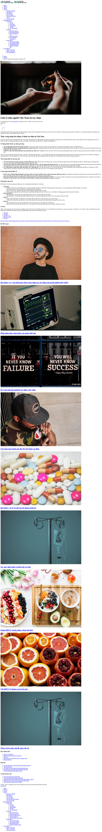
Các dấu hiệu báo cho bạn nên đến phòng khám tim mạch (17, 765)
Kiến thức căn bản (14, 31)
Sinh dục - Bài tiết (11, 10)
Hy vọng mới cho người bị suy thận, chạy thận (18, 390)
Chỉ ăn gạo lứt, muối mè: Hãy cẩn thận (13, 782)
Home (5, 5)
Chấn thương (13, 25)
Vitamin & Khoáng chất (15, 824)
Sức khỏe (15, 121)
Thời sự (5, 6)
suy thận (6, 214)
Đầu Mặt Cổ (9, 12)
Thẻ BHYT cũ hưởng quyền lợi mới (14, 689)
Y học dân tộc (7, 48)
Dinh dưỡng (9, 40)
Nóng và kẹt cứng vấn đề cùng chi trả (15, 748)
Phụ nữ (5, 8)
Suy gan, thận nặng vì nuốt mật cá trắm (16, 567)
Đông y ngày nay (11, 49)
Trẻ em (5, 9)
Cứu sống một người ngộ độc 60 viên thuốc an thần (20, 449)
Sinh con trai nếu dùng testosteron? (12, 776)
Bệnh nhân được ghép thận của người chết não (18, 333)
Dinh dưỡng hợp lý (14, 44)
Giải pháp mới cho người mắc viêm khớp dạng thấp (16, 769)
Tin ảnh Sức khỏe (8, 766)
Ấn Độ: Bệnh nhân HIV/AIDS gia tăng (13, 770)
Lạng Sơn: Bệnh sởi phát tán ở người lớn (13, 778)
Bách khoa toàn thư (14, 32)
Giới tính (9, 29)
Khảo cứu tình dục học (15, 815)
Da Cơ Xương (10, 14)
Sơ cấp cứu (9, 21)
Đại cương (12, 24)
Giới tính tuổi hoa (14, 36)
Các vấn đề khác (10, 18)
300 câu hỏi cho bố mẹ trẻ (13, 799)
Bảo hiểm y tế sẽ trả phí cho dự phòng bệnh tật (18, 508)
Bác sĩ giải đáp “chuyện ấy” (13, 38)
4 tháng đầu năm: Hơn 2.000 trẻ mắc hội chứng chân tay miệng (18, 779)
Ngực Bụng (9, 13)
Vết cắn (11, 23)
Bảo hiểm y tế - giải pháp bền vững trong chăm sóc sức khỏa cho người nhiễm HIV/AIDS (34, 283)
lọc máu (5, 218)
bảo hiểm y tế (7, 215)
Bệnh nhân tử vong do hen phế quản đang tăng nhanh (16, 780)
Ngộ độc (12, 27)
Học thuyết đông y (11, 52)
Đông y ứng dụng (11, 51)
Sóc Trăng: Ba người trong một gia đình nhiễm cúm (16, 768)
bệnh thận (6, 213)
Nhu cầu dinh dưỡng (14, 43)
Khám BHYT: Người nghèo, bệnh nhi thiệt (17, 630)
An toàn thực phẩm (14, 41)
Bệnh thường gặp (8, 20)
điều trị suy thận (7, 217)
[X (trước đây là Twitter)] (4, 128)
